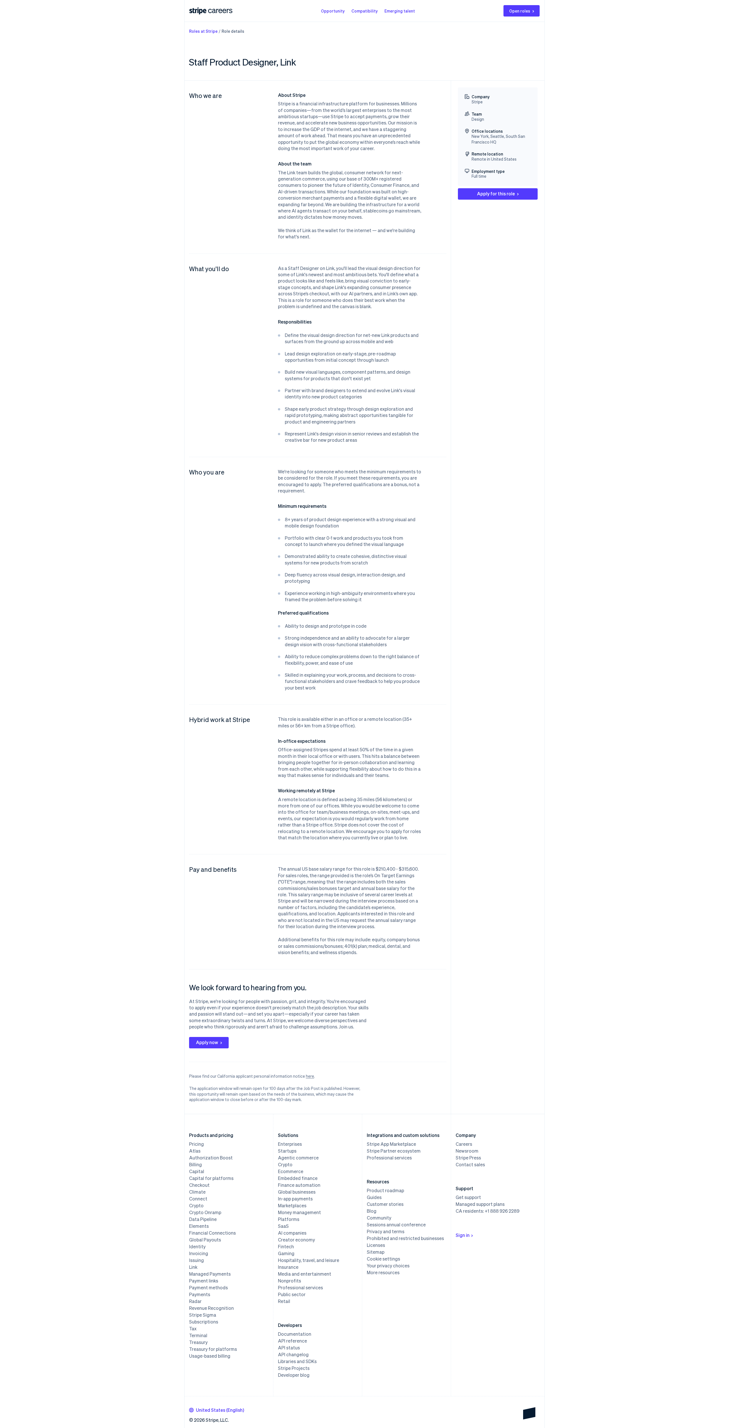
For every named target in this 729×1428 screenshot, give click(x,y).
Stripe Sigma (202, 1315)
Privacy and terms (385, 1231)
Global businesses (297, 1192)
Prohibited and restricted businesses (405, 1238)
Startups (287, 1151)
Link (193, 1267)
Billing (195, 1164)
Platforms (288, 1219)
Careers (464, 1144)
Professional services (300, 1287)
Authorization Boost (211, 1158)
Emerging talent (399, 10)
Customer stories (385, 1204)
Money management (299, 1212)
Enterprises (290, 1144)
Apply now (207, 1042)
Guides (374, 1197)
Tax (192, 1328)
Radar (195, 1301)
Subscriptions (203, 1322)
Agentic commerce (298, 1158)
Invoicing (198, 1253)
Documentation (294, 1334)
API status (289, 1348)
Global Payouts (205, 1240)
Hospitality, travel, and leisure (308, 1260)
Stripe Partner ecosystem (394, 1151)
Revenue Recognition (211, 1308)
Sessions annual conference (396, 1224)
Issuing (196, 1260)
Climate (197, 1192)
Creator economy (296, 1240)
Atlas (194, 1151)
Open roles (519, 10)
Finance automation (299, 1185)
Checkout (199, 1185)
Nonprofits (289, 1281)
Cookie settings (383, 1259)
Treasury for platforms (213, 1349)
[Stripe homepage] (197, 11)
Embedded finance (298, 1178)
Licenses (376, 1245)
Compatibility (364, 10)
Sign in (463, 1235)
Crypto (196, 1205)
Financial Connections (212, 1233)
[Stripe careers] (220, 11)
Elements (199, 1226)
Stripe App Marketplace (391, 1144)
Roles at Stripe (203, 31)
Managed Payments (210, 1274)
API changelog (293, 1354)
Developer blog (294, 1375)
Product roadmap (385, 1190)
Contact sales (470, 1164)
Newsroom (467, 1151)
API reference (292, 1341)
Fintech (286, 1246)
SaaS (283, 1226)
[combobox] (216, 1410)
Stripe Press (468, 1158)
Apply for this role (496, 194)
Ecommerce (290, 1171)
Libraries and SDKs (297, 1361)
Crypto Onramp (205, 1212)
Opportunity (333, 10)
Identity (197, 1246)
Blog (371, 1211)
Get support (468, 1197)
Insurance (288, 1267)
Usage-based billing (209, 1356)
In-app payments (295, 1199)
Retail (284, 1301)
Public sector (292, 1294)
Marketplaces (292, 1205)
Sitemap (375, 1252)
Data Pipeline (203, 1219)
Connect (198, 1199)
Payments (199, 1294)
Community (379, 1218)
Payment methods (208, 1287)
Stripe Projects (294, 1368)
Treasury (198, 1342)
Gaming (286, 1253)
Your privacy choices (388, 1266)
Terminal (198, 1335)
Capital (196, 1171)
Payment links (203, 1281)
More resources (383, 1272)
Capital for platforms (211, 1178)
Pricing (196, 1144)
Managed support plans (480, 1204)
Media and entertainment (304, 1274)
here (310, 1076)
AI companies (292, 1233)
